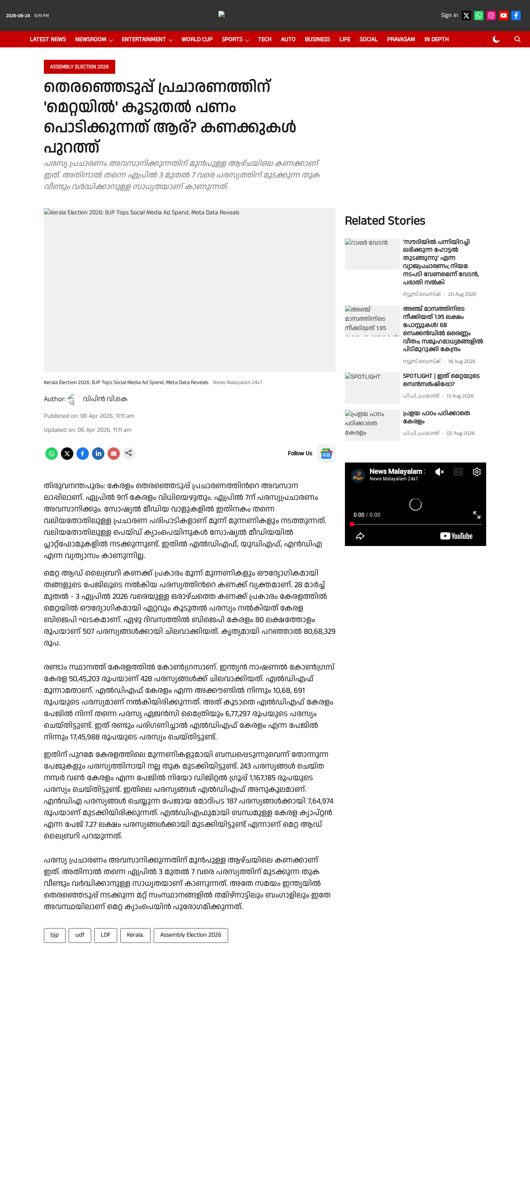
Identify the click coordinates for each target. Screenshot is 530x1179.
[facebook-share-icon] (82, 458)
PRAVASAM (401, 39)
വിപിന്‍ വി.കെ (105, 399)
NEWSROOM (90, 39)
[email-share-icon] (113, 458)
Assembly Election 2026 (191, 934)
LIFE (344, 39)
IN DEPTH (436, 39)
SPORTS (232, 39)
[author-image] (74, 399)
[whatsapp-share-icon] (51, 458)
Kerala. (135, 934)
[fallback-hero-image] (372, 254)
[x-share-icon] (67, 458)
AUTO (288, 39)
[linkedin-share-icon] (98, 458)
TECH (265, 39)
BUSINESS (317, 39)
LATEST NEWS (48, 39)
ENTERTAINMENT (144, 39)
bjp (54, 934)
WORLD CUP (197, 39)
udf (80, 934)
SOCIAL (369, 39)
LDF (106, 934)
